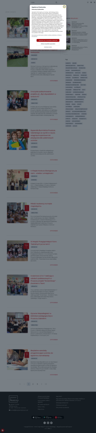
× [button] (64, 7)
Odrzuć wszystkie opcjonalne (48, 43)
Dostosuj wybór (48, 47)
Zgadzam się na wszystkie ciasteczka (48, 40)
